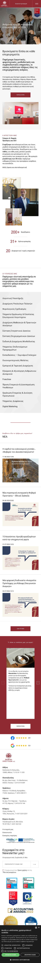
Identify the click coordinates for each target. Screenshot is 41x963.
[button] (20, 960)
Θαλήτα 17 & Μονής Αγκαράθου (13, 791)
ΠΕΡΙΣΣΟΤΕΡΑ (20, 95)
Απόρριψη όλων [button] (30, 955)
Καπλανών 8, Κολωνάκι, (11, 770)
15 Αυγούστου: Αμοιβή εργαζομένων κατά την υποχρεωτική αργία (19, 538)
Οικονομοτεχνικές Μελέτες (15, 360)
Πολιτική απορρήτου (9, 872)
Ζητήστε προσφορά (21, 3)
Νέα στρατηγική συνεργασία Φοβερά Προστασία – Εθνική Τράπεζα (19, 494)
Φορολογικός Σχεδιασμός (14, 309)
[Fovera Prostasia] (4, 4)
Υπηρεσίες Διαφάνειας (12, 401)
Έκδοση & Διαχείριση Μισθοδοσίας (18, 341)
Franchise (6, 379)
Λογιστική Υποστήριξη (12, 298)
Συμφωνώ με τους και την (17, 871)
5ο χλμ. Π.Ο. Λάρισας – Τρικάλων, (14, 801)
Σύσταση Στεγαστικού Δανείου (16, 331)
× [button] (39, 927)
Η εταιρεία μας (7, 829)
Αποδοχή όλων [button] (10, 955)
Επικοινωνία (7, 832)
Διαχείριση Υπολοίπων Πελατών (17, 303)
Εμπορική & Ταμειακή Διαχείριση (17, 366)
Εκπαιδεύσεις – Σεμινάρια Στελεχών (19, 355)
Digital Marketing (9, 406)
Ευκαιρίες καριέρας (9, 836)
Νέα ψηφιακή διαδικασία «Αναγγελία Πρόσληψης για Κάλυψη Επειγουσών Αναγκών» (19, 583)
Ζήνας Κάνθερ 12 (8, 811)
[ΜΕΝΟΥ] (36, 3)
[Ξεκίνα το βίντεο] (20, 658)
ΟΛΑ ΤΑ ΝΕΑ (20, 628)
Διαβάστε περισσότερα (27, 941)
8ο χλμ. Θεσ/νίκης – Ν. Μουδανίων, (15, 780)
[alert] (20, 944)
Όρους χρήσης (22, 870)
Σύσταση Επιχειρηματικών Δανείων (18, 336)
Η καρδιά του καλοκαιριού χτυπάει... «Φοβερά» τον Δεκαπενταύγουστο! (19, 450)
